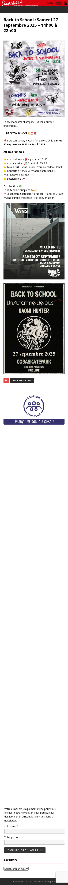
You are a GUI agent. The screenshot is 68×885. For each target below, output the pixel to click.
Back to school (22, 380)
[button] (63, 9)
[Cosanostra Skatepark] (34, 4)
